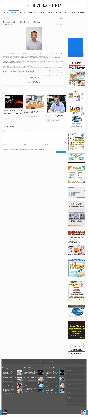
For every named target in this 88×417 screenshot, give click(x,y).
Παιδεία (68, 399)
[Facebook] (79, 411)
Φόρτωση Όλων (62, 18)
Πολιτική (68, 387)
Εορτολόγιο (76, 33)
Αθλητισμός (69, 404)
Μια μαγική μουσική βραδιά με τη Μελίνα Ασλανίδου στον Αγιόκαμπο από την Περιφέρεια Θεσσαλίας (12, 113)
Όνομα (4, 144)
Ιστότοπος (46, 144)
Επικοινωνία (69, 378)
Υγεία (68, 402)
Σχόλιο (4, 131)
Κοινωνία (68, 397)
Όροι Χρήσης (69, 373)
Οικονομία (68, 392)
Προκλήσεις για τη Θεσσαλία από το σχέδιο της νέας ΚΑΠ (55, 116)
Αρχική (68, 382)
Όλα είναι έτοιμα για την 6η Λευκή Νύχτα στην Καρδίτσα (34, 111)
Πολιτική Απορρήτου (70, 375)
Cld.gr (25, 411)
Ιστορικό (68, 368)
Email (25, 144)
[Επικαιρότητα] (44, 6)
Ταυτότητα (69, 370)
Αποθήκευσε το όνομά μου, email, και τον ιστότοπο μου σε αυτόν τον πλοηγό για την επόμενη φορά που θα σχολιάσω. (24, 149)
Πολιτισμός (69, 394)
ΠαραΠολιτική (69, 389)
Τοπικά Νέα (69, 384)
